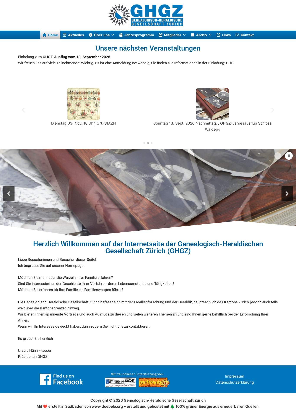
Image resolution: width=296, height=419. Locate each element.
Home (53, 35)
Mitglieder (172, 35)
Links (226, 35)
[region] (148, 193)
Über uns (102, 35)
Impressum (234, 376)
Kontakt (247, 35)
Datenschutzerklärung (235, 382)
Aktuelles (76, 35)
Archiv (201, 35)
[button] (23, 110)
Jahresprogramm (139, 35)
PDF (229, 63)
